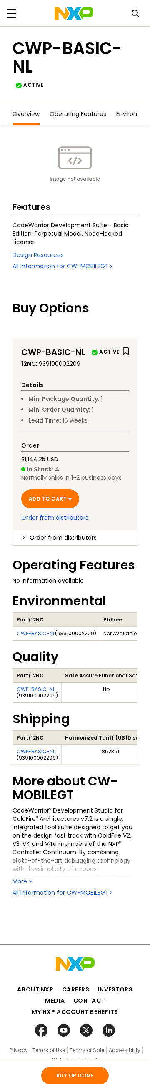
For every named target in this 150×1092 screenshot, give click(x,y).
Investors (115, 989)
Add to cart (48, 498)
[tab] (75, 537)
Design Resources (38, 255)
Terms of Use (48, 1050)
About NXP (35, 989)
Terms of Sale (87, 1050)
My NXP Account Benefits (75, 1012)
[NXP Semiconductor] (74, 13)
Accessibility (124, 1050)
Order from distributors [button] (63, 537)
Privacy (19, 1050)
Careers (76, 989)
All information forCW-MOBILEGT (60, 266)
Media (55, 1000)
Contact (89, 1000)
